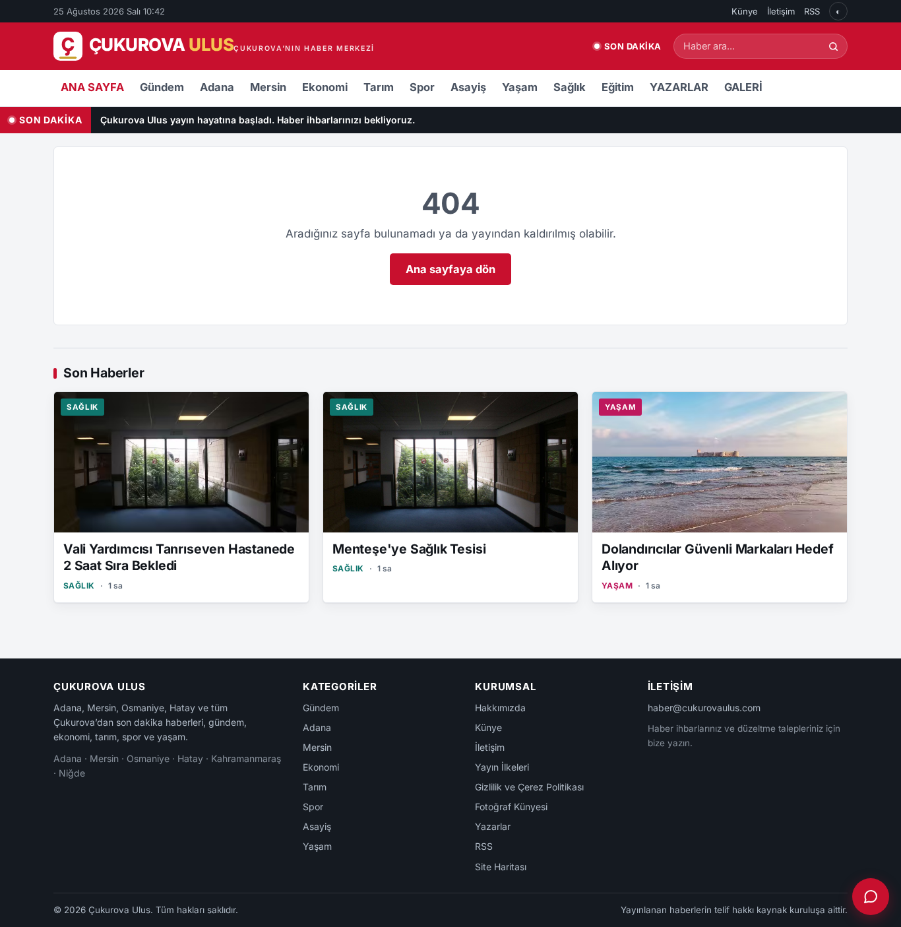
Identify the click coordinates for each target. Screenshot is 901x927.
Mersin (268, 87)
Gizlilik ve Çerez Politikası (529, 786)
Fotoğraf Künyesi (511, 806)
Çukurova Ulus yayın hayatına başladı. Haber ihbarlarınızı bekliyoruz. (257, 119)
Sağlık (569, 87)
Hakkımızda (500, 707)
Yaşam (520, 87)
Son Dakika (633, 46)
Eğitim (618, 87)
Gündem (162, 87)
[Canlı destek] (870, 896)
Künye (744, 11)
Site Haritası (500, 866)
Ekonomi (325, 87)
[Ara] (833, 46)
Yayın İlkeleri (502, 767)
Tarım (378, 87)
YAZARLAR (679, 87)
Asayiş (468, 87)
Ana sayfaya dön (450, 269)
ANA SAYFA (92, 87)
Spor (422, 87)
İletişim (781, 11)
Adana (217, 87)
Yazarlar (493, 826)
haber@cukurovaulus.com (704, 707)
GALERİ (743, 87)
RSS (812, 11)
